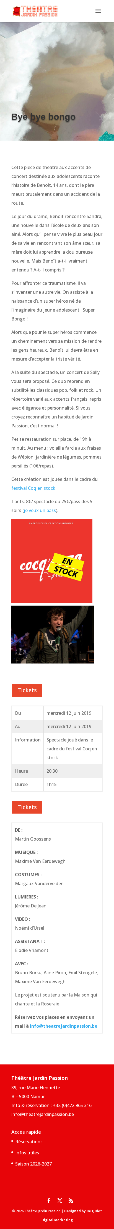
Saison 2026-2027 (33, 1164)
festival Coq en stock (33, 488)
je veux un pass (40, 510)
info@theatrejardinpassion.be (63, 1026)
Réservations (29, 1142)
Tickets (27, 690)
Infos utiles (27, 1153)
